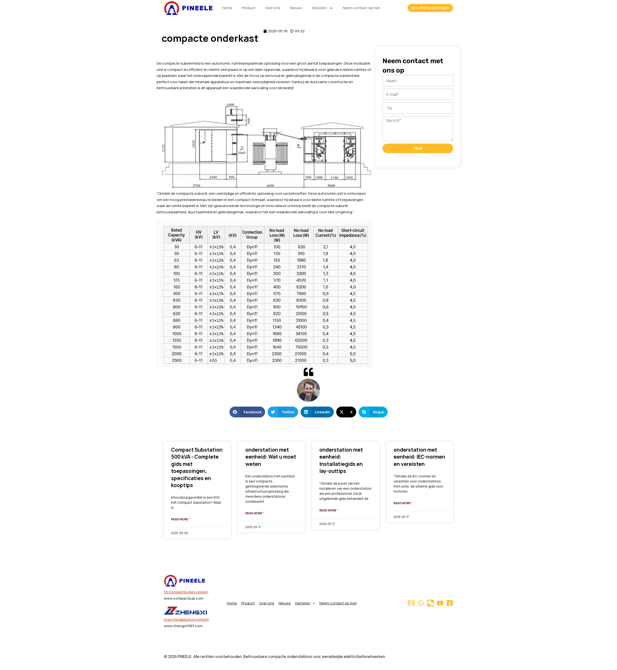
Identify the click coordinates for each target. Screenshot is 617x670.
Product (248, 7)
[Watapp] (420, 603)
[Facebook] (449, 603)
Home (227, 7)
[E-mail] (411, 603)
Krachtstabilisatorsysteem (186, 619)
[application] (312, 603)
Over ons (272, 7)
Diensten (319, 7)
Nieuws (296, 7)
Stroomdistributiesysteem (186, 592)
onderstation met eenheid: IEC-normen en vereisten (419, 456)
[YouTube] (440, 603)
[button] (247, 412)
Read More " (180, 519)
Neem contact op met (361, 7)
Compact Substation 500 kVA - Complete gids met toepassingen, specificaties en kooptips (196, 467)
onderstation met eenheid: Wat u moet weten (270, 456)
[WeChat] (430, 603)
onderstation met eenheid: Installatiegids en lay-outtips (341, 460)
